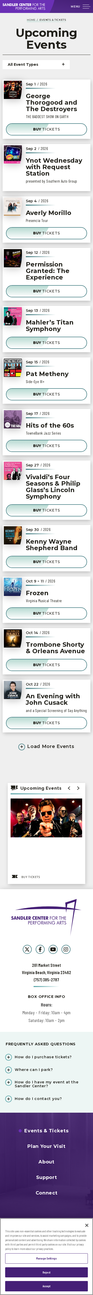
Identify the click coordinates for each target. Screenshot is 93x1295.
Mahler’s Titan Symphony (50, 326)
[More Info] (46, 834)
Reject (46, 1272)
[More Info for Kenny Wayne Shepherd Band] (13, 535)
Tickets (46, 129)
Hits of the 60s (50, 425)
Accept (47, 1286)
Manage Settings (46, 1258)
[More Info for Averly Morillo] (13, 207)
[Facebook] (40, 949)
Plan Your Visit (46, 1146)
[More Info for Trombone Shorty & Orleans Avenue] (13, 638)
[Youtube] (53, 949)
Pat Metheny (47, 374)
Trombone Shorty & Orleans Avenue (55, 648)
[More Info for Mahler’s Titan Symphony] (13, 316)
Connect (47, 1193)
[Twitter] (27, 949)
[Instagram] (66, 949)
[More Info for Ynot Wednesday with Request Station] (13, 154)
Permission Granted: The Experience (47, 271)
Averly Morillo (48, 213)
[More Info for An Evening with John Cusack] (13, 690)
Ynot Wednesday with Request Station (54, 167)
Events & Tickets (46, 1131)
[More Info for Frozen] (13, 587)
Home (31, 19)
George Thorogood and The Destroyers (51, 102)
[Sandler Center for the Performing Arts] (28, 6)
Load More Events (50, 746)
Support (46, 1177)
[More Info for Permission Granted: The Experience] (13, 258)
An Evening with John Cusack (53, 699)
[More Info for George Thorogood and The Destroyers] (13, 90)
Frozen (37, 593)
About (46, 1162)
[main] (46, 451)
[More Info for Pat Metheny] (13, 368)
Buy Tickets (30, 877)
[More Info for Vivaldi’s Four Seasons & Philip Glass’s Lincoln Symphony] (13, 471)
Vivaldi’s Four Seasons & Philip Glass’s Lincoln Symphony (53, 486)
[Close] (86, 1225)
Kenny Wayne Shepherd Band (52, 545)
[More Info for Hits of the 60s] (13, 419)
